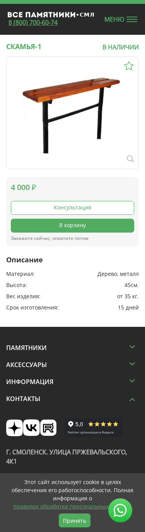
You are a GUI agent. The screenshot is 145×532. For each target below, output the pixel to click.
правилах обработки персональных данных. (72, 506)
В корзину (72, 225)
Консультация (72, 207)
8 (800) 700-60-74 (33, 22)
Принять (74, 520)
